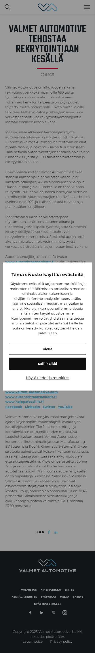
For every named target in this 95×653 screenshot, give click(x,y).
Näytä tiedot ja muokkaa (47, 378)
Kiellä (47, 349)
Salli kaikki (47, 364)
